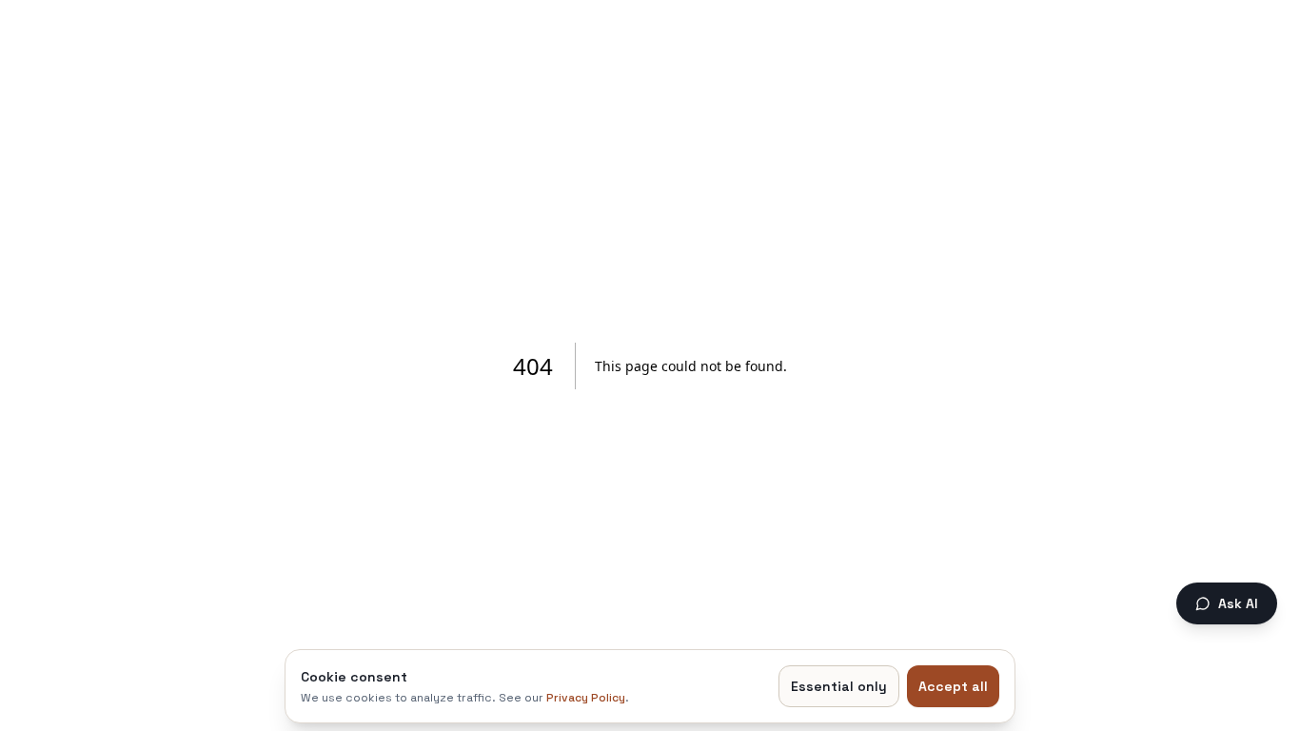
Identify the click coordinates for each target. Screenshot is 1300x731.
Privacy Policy (585, 697)
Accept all (953, 686)
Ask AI (1238, 603)
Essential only (839, 686)
